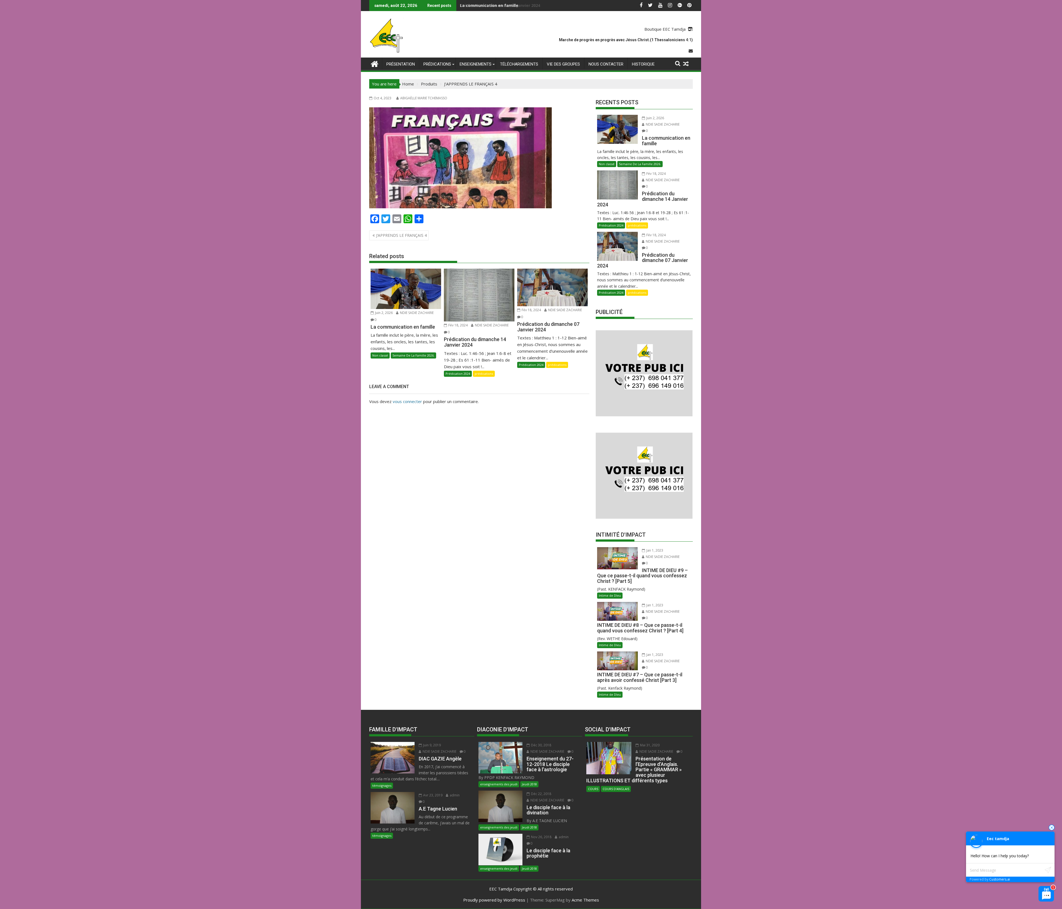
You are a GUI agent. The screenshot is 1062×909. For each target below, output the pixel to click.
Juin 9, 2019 (431, 745)
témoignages (381, 785)
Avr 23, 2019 (432, 795)
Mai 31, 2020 (649, 745)
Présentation (400, 64)
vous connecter (407, 401)
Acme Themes (585, 900)
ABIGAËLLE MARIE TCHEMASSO (423, 98)
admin (454, 795)
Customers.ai (999, 879)
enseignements (475, 64)
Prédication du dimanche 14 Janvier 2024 (500, 5)
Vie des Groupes (563, 64)
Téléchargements (519, 64)
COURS (593, 789)
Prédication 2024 (458, 374)
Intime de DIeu (610, 595)
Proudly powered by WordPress (494, 900)
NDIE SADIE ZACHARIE (416, 312)
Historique (643, 64)
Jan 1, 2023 (654, 550)
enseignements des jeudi (498, 784)
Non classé (380, 355)
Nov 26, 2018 (540, 837)
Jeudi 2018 (529, 784)
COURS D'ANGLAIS (616, 789)
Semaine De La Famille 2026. (413, 355)
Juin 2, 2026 (383, 312)
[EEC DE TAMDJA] (374, 63)
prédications (437, 64)
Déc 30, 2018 (540, 745)
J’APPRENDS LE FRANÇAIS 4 (401, 235)
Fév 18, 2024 (457, 325)
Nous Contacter (606, 64)
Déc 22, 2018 (540, 793)
